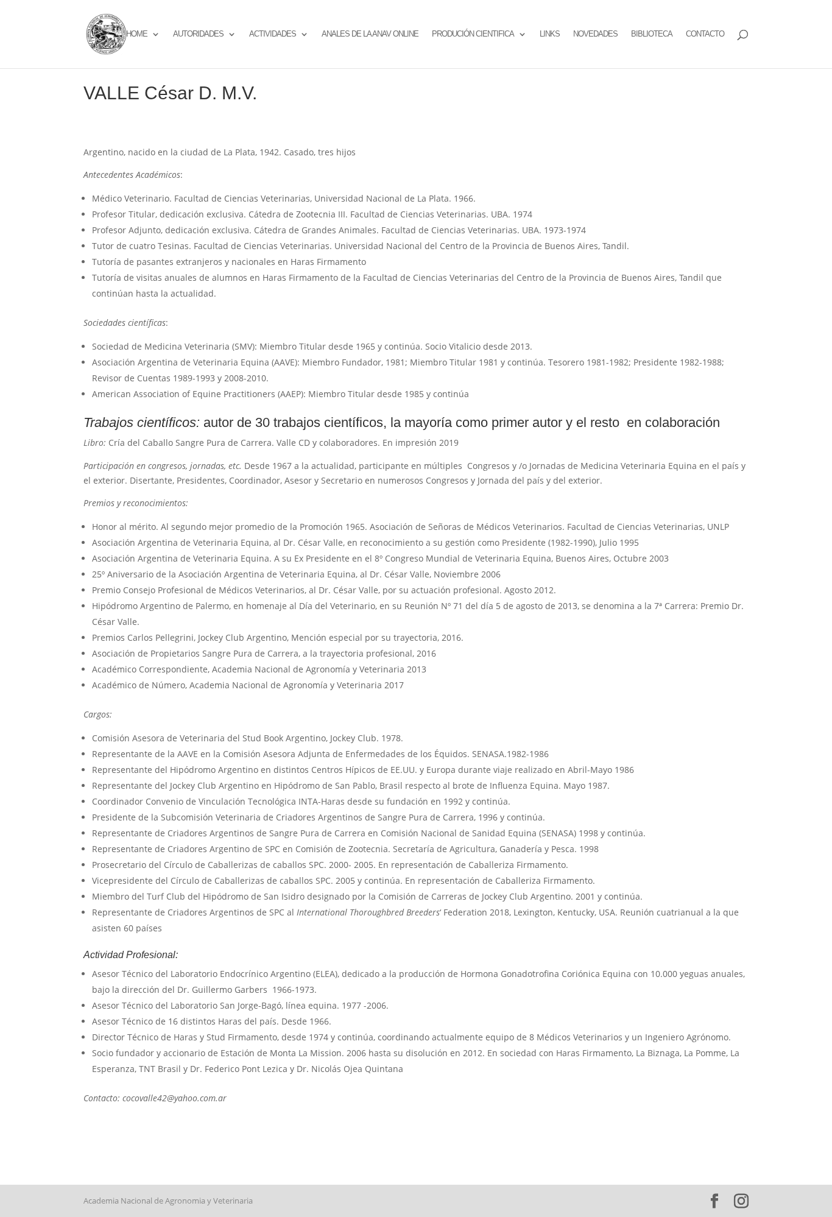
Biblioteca (651, 34)
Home (136, 34)
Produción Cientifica (473, 34)
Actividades (272, 34)
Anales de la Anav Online (370, 34)
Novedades (595, 34)
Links (550, 34)
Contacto (705, 34)
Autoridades (198, 34)
